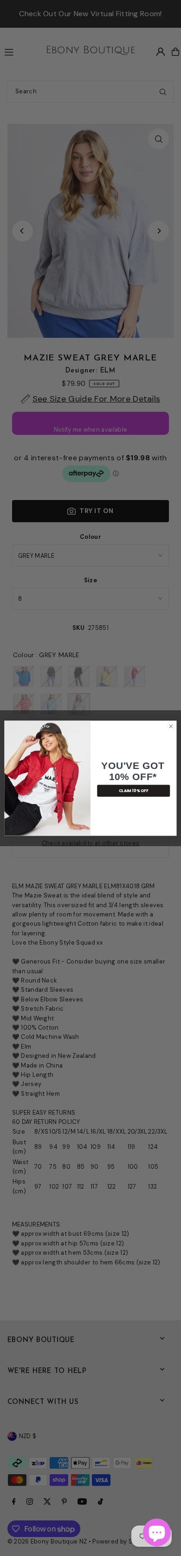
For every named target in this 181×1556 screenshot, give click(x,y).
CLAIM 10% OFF (134, 790)
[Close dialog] (171, 726)
